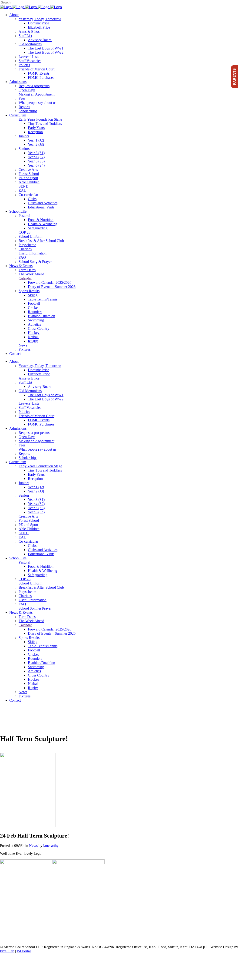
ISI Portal (24, 951)
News (33, 846)
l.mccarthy (51, 846)
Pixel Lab (7, 951)
